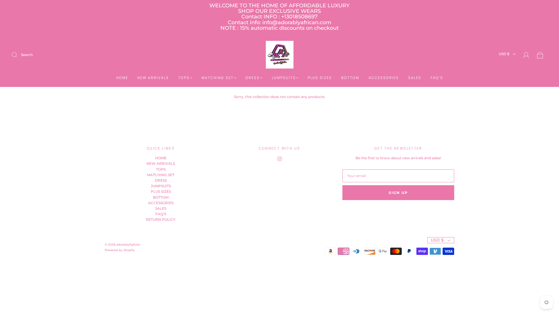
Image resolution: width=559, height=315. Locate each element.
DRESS (252, 78)
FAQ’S (437, 78)
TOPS (184, 78)
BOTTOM (350, 78)
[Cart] (540, 55)
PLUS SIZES (320, 78)
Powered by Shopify (120, 250)
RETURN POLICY (161, 219)
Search (27, 54)
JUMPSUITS (284, 78)
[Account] (526, 55)
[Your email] (398, 175)
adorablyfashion (128, 244)
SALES (414, 78)
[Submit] (18, 54)
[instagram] (279, 158)
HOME (122, 78)
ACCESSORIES (384, 78)
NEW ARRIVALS (153, 78)
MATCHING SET (217, 78)
